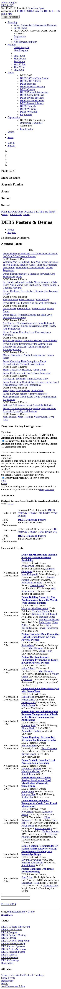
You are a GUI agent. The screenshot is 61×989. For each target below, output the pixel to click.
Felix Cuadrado (26, 299)
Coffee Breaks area (47, 532)
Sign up (11, 145)
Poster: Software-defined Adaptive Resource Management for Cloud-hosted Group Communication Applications (29, 397)
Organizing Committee (31, 123)
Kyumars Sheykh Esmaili (44, 614)
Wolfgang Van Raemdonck (16, 262)
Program (12, 44)
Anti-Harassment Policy (25, 42)
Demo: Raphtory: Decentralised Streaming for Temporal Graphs (38, 738)
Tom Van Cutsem (39, 262)
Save (3, 480)
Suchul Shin (37, 390)
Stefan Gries (9, 369)
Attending (12, 22)
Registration (20, 36)
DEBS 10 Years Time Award (34, 78)
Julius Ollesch (10, 416)
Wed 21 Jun (19, 64)
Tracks (11, 72)
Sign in (11, 142)
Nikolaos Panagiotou (29, 326)
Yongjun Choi (23, 390)
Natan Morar (16, 285)
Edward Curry (41, 378)
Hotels (17, 39)
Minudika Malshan (32, 340)
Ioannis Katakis (10, 326)
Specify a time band (39, 477)
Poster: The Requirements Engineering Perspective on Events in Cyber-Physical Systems (29, 410)
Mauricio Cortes (28, 264)
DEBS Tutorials (28, 106)
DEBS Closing (27, 89)
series (5, 214)
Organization (14, 117)
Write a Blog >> (9, 2)
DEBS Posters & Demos (32, 100)
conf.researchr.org (16, 911)
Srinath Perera (50, 340)
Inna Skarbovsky (32, 285)
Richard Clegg (43, 299)
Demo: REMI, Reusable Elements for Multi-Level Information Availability (39, 557)
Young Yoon (9, 390)
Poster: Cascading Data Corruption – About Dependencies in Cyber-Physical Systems (24, 362)
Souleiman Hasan (24, 378)
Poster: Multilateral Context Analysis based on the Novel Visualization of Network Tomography (31, 383)
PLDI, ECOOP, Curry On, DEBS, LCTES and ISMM (28, 211)
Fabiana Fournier (49, 285)
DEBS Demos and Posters (32, 519)
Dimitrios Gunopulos (26, 323)
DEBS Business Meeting (32, 86)
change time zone (46, 489)
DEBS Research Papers (31, 103)
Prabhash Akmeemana (34, 355)
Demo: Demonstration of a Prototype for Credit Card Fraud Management (39, 803)
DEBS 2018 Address (30, 81)
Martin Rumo (28, 705)
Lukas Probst (9, 308)
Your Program (21, 50)
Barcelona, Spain (36, 8)
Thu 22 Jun (19, 67)
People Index (26, 129)
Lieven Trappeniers (48, 628)
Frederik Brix (23, 308)
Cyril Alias (26, 679)
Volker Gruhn (39, 369)
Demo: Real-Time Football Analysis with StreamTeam (29, 303)
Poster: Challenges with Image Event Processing (27, 373)
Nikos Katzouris (42, 282)
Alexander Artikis (24, 282)
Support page (7, 914)
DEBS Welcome (28, 109)
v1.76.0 (30, 911)
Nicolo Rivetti (48, 326)
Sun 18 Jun (19, 55)
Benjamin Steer (10, 299)
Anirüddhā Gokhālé (43, 405)
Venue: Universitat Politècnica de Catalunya (35, 25)
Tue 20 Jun (19, 61)
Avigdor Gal (9, 323)
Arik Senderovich (11, 328)
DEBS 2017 (16, 214)
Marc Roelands (36, 267)
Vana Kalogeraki (46, 323)
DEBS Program (21, 47)
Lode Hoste (8, 267)
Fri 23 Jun (19, 69)
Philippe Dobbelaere (47, 264)
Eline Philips (22, 267)
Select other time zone (15, 446)
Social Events (20, 28)
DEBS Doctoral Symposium (34, 92)
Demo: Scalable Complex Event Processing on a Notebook (38, 761)
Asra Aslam (8, 378)
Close (4, 483)
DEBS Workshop (28, 111)
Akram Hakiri (25, 405)
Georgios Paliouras (12, 287)
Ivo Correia (8, 282)
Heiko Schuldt (39, 308)
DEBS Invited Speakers (32, 97)
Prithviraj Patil (10, 405)
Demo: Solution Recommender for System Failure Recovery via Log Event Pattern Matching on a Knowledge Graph (27, 347)
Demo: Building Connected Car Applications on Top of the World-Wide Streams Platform (30, 255)
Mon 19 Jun (20, 58)
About (11, 229)
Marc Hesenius (23, 369)
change (10, 504)
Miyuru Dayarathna (12, 340)
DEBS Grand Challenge (32, 95)
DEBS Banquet (28, 83)
